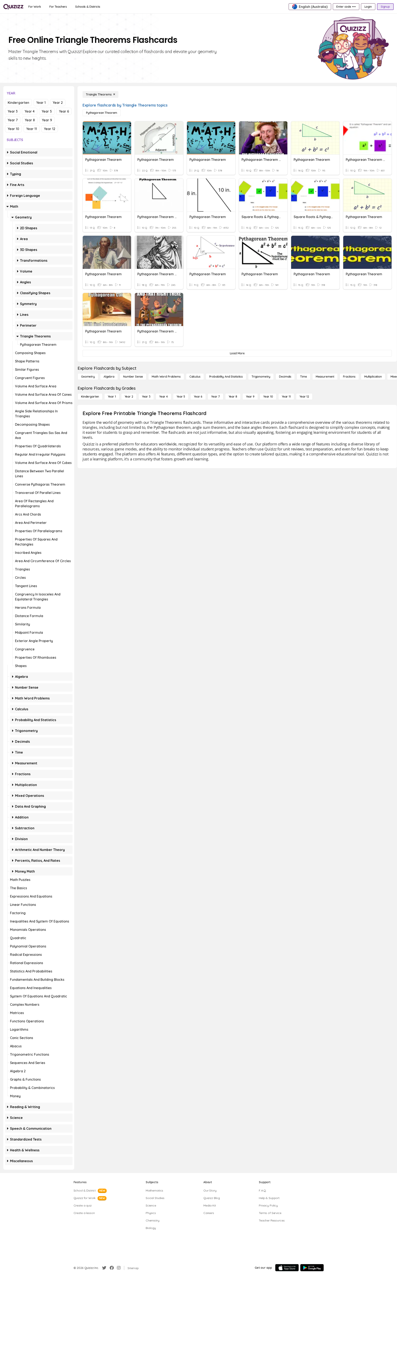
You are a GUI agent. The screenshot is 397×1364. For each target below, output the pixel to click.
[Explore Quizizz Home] (13, 6)
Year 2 (58, 102)
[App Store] (287, 1267)
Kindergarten (18, 102)
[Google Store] (312, 1267)
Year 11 (31, 129)
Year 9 (47, 120)
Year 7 (13, 120)
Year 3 (13, 111)
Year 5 (47, 111)
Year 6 (64, 111)
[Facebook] (112, 1268)
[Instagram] (119, 1268)
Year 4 (30, 111)
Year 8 (30, 120)
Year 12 (49, 129)
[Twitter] (104, 1268)
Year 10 (13, 129)
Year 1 (41, 102)
